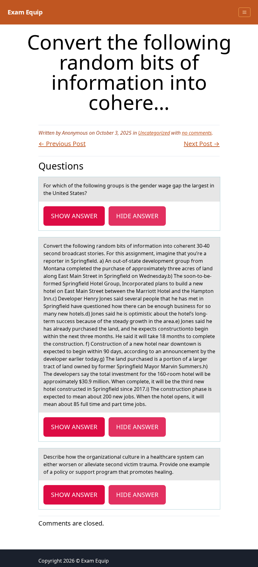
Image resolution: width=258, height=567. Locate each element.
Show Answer (74, 216)
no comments (197, 132)
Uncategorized (154, 132)
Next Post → (202, 143)
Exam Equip (25, 12)
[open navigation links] (244, 12)
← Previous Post (62, 143)
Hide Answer (137, 216)
